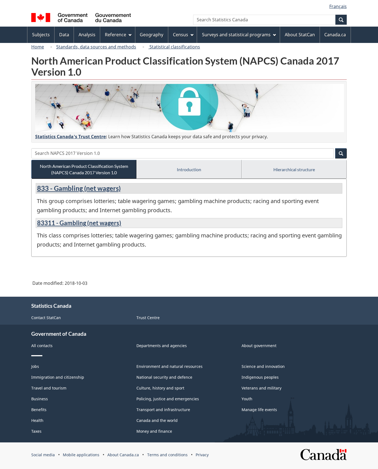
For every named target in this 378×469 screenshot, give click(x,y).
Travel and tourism (48, 388)
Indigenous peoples (260, 377)
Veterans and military (261, 388)
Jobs (35, 366)
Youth (247, 398)
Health (37, 420)
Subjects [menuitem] (41, 35)
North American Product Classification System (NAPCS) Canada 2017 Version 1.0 (84, 169)
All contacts (42, 345)
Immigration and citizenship (57, 377)
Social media (43, 454)
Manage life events (259, 409)
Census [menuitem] (180, 35)
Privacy (202, 454)
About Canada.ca (123, 454)
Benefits (38, 409)
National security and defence (164, 377)
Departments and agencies (161, 345)
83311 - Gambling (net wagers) (79, 223)
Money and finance (154, 431)
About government (259, 345)
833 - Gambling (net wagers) (79, 188)
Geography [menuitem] (151, 35)
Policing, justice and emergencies (167, 398)
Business (39, 398)
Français (338, 6)
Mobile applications (81, 454)
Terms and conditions (167, 454)
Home (37, 47)
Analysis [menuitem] (87, 35)
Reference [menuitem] (115, 35)
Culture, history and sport (160, 388)
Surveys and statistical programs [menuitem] (236, 35)
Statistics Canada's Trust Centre (70, 137)
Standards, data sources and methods (96, 47)
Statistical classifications (174, 47)
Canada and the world (157, 420)
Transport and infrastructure (163, 409)
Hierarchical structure (294, 169)
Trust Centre (148, 317)
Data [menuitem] (64, 35)
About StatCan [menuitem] (300, 35)
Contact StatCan (46, 317)
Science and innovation (263, 366)
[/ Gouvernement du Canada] (81, 18)
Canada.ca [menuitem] (335, 35)
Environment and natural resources (169, 366)
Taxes (36, 431)
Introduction (189, 169)
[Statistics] (189, 108)
